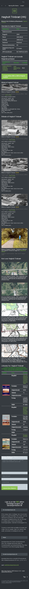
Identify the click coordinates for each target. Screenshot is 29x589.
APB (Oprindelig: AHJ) (17, 68)
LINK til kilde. (8, 95)
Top (24, 577)
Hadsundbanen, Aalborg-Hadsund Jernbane (7, 68)
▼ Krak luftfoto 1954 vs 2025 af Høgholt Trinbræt (14, 76)
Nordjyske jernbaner (26, 435)
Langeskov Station (13, 5)
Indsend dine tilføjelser (9, 488)
